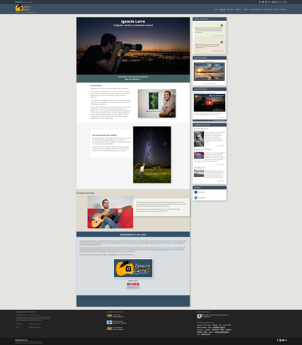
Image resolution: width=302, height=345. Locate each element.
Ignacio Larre (219, 327)
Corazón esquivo (209, 61)
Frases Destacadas (221, 332)
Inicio (216, 9)
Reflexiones (205, 334)
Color (199, 332)
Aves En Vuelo (227, 325)
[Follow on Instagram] (131, 284)
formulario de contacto (165, 248)
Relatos (211, 332)
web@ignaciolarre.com (34, 327)
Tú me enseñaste (118, 327)
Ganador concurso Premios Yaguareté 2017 (216, 315)
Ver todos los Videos (219, 120)
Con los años (116, 315)
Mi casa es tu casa (28, 2)
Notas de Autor (207, 316)
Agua (205, 332)
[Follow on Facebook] (128, 284)
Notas (246, 9)
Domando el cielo (118, 321)
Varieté (200, 168)
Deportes (115, 323)
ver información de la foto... (209, 83)
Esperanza (215, 330)
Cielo (198, 334)
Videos (276, 9)
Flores (220, 325)
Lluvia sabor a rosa (199, 167)
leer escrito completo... (218, 35)
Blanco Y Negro (202, 327)
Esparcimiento (200, 329)
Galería (237, 9)
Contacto (283, 9)
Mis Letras (230, 9)
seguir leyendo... (221, 117)
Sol (205, 325)
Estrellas (209, 325)
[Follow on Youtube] (138, 284)
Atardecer (207, 329)
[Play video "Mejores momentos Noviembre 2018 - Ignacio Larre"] (209, 103)
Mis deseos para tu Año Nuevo (202, 149)
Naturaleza (120, 316)
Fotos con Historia (255, 9)
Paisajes (201, 150)
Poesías (228, 329)
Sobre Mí (222, 9)
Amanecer (199, 325)
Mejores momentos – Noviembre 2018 (205, 93)
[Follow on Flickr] (134, 284)
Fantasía (214, 325)
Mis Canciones (268, 9)
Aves (210, 327)
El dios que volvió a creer (201, 128)
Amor (222, 329)
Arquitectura (197, 130)
